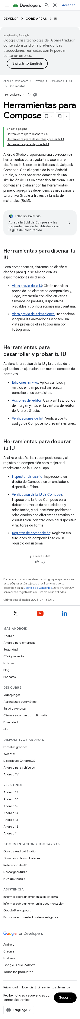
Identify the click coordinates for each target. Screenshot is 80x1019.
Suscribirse (68, 997)
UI (56, 19)
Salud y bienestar (14, 708)
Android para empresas (19, 643)
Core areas (36, 19)
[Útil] (28, 95)
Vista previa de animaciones (33, 314)
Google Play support (17, 910)
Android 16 (10, 799)
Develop (11, 19)
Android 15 (10, 806)
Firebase (9, 958)
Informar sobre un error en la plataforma (30, 897)
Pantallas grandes (15, 747)
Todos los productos (18, 972)
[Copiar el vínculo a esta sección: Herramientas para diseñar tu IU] (13, 258)
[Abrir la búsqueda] (46, 5)
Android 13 (10, 820)
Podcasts (9, 677)
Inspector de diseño (27, 477)
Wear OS (9, 754)
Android (9, 636)
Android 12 (10, 826)
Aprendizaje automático (19, 702)
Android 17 (10, 792)
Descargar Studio (15, 872)
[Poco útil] (35, 95)
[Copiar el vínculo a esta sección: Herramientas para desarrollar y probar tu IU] (70, 354)
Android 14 (10, 813)
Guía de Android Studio (19, 851)
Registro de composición (31, 533)
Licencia (27, 987)
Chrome (8, 951)
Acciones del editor (27, 400)
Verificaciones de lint (28, 418)
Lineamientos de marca (54, 987)
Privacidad (10, 722)
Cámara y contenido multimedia (25, 715)
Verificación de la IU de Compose (37, 494)
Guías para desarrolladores (21, 858)
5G (5, 729)
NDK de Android (14, 879)
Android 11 (10, 833)
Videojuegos (11, 695)
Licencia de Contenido (37, 588)
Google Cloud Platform (19, 965)
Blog (6, 670)
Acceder (68, 5)
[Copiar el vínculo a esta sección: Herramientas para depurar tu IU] (19, 448)
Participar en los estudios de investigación (31, 917)
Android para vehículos (19, 767)
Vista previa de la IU (27, 286)
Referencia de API (15, 865)
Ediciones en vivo (25, 382)
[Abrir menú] (7, 5)
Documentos (17, 86)
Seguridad (10, 649)
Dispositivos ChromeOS (19, 761)
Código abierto (13, 656)
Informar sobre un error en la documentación (33, 903)
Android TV (11, 774)
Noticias (8, 663)
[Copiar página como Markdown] (60, 116)
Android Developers (15, 81)
